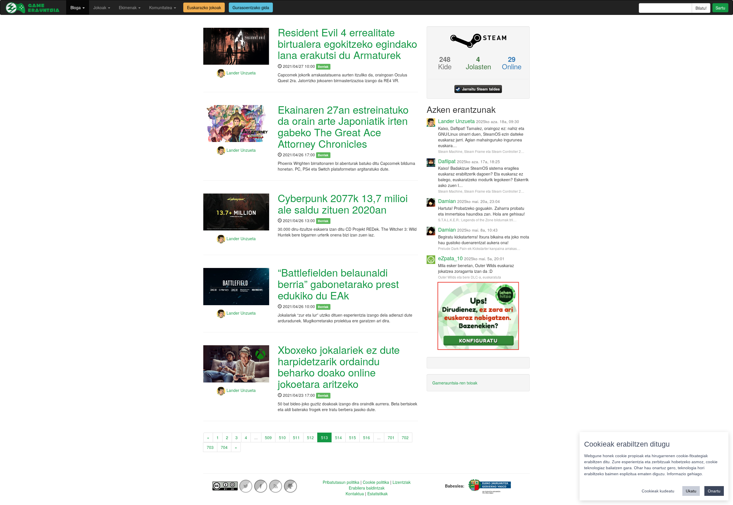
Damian (447, 200)
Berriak (323, 66)
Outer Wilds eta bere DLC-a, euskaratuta (469, 277)
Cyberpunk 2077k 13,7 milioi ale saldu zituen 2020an (343, 203)
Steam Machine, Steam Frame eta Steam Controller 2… (481, 151)
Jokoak (100, 7)
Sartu (720, 8)
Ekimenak (128, 7)
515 (352, 437)
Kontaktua (355, 493)
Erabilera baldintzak (367, 488)
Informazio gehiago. (685, 474)
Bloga (76, 7)
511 (296, 437)
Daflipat (447, 161)
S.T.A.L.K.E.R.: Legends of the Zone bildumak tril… (477, 219)
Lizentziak (402, 482)
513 (324, 437)
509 (268, 437)
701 (391, 437)
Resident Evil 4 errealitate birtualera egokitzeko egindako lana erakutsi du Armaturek (347, 43)
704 (224, 447)
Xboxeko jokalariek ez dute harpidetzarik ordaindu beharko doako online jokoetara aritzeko (339, 366)
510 (282, 437)
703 (210, 447)
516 (366, 437)
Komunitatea (161, 7)
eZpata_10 (450, 258)
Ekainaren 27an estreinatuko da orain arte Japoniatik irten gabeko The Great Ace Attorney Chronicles (343, 126)
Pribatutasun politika (341, 482)
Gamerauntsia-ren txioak (454, 383)
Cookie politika (376, 482)
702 (405, 437)
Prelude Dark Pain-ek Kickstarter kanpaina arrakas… (479, 248)
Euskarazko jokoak (204, 7)
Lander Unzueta (240, 73)
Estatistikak (377, 493)
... (256, 437)
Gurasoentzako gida (250, 7)
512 (310, 437)
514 (338, 437)
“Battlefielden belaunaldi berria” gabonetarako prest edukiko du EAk (338, 283)
